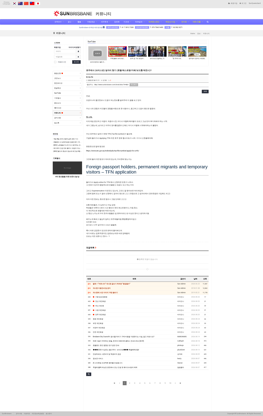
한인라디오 (58, 83)
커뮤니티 (57, 113)
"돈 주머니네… (177, 58)
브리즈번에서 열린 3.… (97, 62)
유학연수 (58, 22)
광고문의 (49, 413)
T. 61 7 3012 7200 (127, 27)
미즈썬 (126, 22)
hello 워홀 (197, 22)
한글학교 (57, 88)
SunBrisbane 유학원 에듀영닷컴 (91, 27)
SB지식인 (57, 108)
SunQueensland (255, 3)
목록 (205, 91)
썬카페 (184, 22)
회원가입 (234, 3)
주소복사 (134, 85)
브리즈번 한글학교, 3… (157, 58)
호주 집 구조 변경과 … (137, 58)
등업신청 (57, 73)
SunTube (57, 93)
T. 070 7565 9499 (156, 27)
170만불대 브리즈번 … (117, 58)
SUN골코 (138, 22)
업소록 (56, 123)
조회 (205, 279)
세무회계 (104, 22)
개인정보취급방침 (38, 413)
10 (170, 383)
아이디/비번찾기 (75, 47)
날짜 (195, 279)
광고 (69, 22)
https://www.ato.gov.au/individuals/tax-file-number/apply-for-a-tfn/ (112, 151)
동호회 (117, 22)
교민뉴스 (57, 78)
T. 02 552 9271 (177, 27)
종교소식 (57, 103)
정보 (79, 22)
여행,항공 (91, 22)
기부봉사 (57, 98)
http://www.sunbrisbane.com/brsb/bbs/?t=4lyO (111, 85)
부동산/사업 (170, 22)
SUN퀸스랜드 (154, 22)
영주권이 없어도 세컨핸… (197, 58)
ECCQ (55, 134)
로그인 (243, 3)
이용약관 (27, 413)
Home (192, 33)
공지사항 (57, 118)
